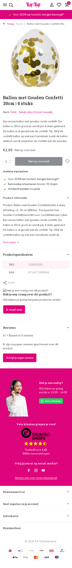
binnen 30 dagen (33, 184)
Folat (13, 112)
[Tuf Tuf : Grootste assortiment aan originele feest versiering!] (36, 5)
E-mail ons (14, 309)
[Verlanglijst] (59, 5)
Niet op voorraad (38, 161)
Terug (10, 23)
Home (19, 23)
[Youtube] (43, 470)
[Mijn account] (52, 5)
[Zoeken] (10, 5)
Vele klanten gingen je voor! (36, 424)
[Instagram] (36, 470)
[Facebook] (28, 470)
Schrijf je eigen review (19, 357)
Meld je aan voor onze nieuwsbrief (36, 477)
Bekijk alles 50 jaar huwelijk (36, 112)
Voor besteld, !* (33, 179)
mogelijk (24, 188)
